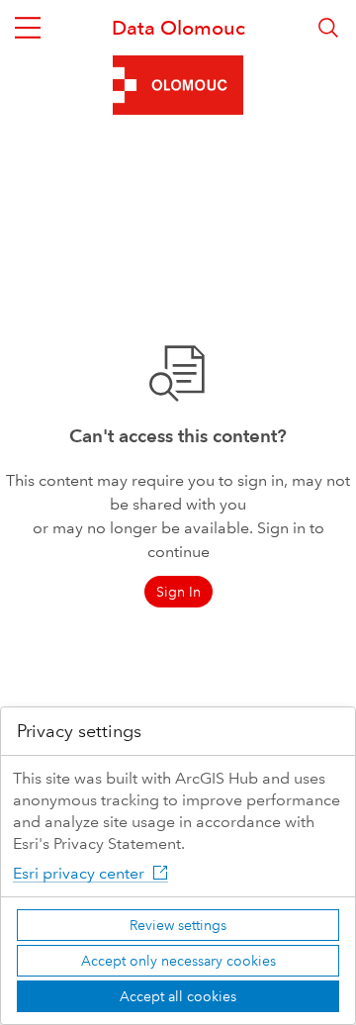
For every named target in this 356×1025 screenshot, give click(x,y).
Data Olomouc (178, 28)
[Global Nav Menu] (27, 28)
